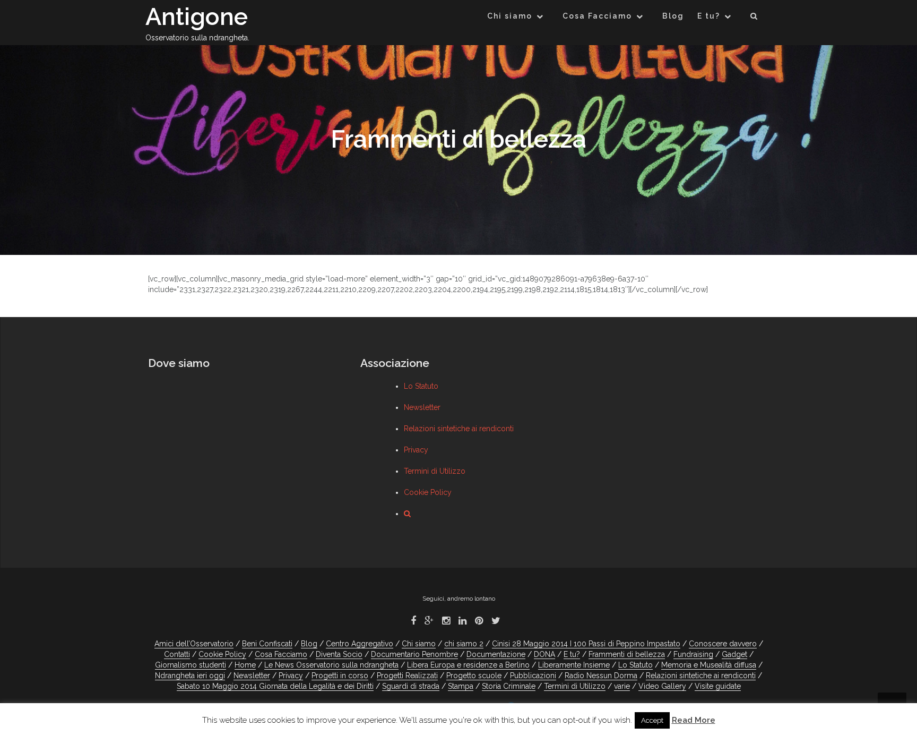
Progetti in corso (340, 675)
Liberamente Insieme (574, 665)
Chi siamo (509, 16)
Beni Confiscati (267, 643)
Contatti (177, 654)
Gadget (734, 654)
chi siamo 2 (463, 643)
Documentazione (495, 654)
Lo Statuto (421, 386)
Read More (693, 720)
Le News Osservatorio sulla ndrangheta (331, 665)
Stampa (460, 686)
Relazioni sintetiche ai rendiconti (459, 428)
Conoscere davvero (723, 643)
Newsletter (422, 407)
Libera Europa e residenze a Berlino (468, 665)
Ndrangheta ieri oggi (190, 675)
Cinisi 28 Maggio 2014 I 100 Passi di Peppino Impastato (586, 643)
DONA (544, 654)
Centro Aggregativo (359, 643)
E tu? (708, 16)
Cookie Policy (428, 492)
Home (245, 665)
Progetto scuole (473, 675)
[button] (754, 18)
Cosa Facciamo (597, 16)
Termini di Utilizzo (434, 471)
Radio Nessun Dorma (601, 675)
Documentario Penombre (414, 654)
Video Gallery (662, 686)
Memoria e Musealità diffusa (708, 665)
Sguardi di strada (410, 686)
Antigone (196, 17)
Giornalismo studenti (190, 665)
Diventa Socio (339, 654)
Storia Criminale (508, 686)
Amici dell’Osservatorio (193, 643)
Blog (673, 16)
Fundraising (693, 654)
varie (622, 686)
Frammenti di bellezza (627, 654)
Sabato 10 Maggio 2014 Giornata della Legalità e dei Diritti (275, 686)
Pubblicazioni (533, 675)
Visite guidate (718, 686)
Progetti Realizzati (407, 675)
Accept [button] (652, 720)
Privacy (416, 450)
